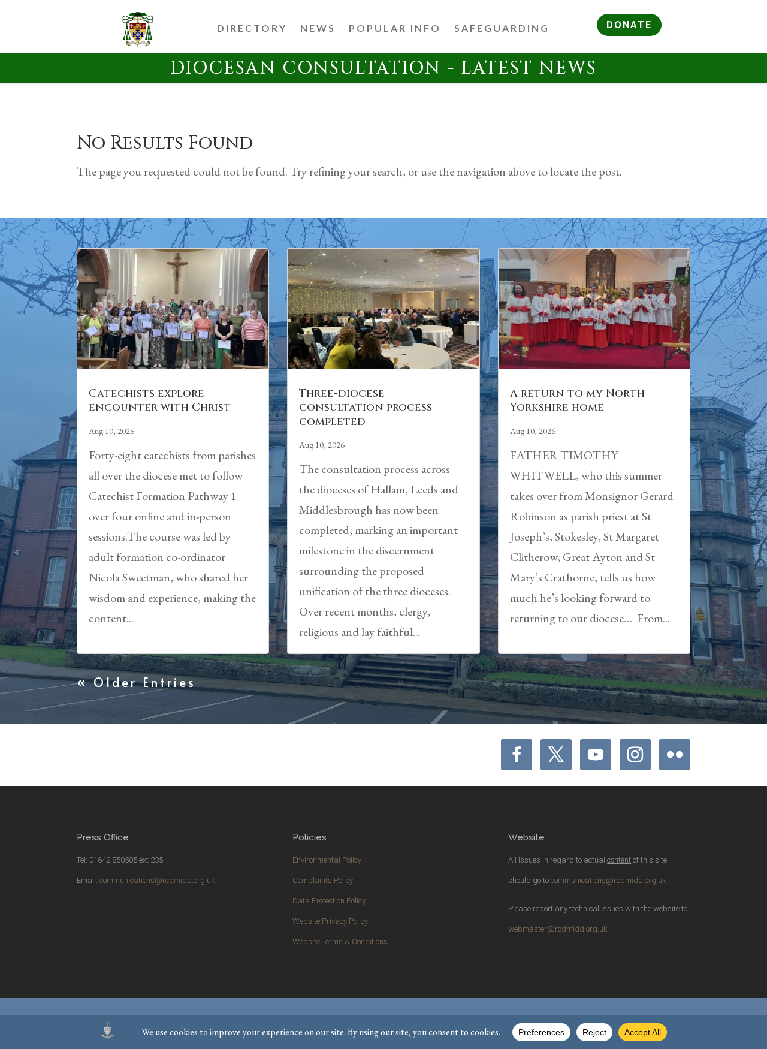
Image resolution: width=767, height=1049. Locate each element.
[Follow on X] (556, 754)
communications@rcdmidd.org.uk (157, 880)
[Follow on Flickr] (674, 754)
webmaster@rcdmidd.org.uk (558, 928)
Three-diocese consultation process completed (365, 407)
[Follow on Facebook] (516, 754)
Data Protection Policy (329, 900)
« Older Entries (136, 682)
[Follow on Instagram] (635, 754)
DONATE (629, 25)
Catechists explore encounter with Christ (160, 400)
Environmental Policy (326, 859)
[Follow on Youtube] (595, 754)
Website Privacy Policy (330, 921)
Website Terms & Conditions (340, 941)
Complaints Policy (322, 880)
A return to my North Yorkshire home (577, 400)
